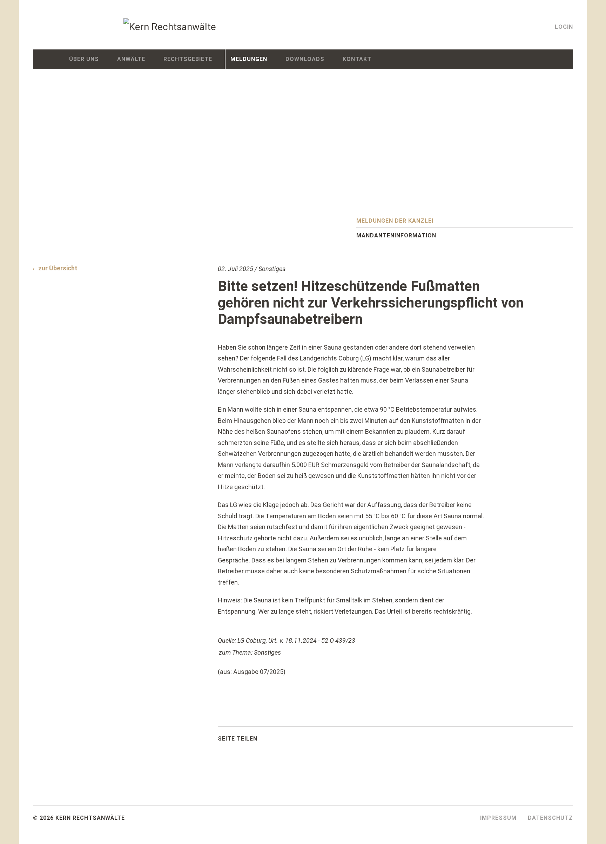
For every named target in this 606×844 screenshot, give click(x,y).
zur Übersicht (58, 268)
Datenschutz (550, 818)
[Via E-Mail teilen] (314, 741)
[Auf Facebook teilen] (278, 741)
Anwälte (131, 59)
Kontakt (357, 59)
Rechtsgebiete (187, 59)
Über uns (84, 59)
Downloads (304, 59)
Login (564, 26)
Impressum (498, 818)
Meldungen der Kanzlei (394, 220)
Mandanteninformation (396, 235)
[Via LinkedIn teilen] (296, 741)
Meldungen (248, 59)
